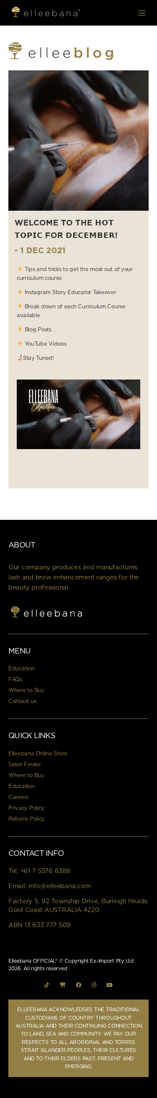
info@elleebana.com (59, 886)
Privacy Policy (26, 808)
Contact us (22, 701)
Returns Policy (26, 819)
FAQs (15, 679)
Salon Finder (24, 764)
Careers (18, 797)
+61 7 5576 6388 (45, 871)
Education (21, 669)
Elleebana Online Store (37, 754)
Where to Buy (26, 690)
